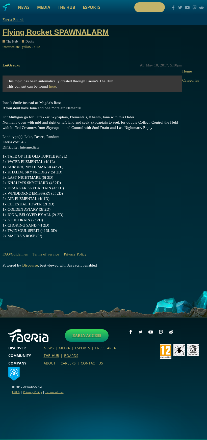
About (50, 363)
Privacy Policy (75, 254)
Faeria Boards (13, 20)
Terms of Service (46, 254)
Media (43, 7)
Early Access (86, 336)
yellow (26, 47)
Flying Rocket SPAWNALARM (56, 32)
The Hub (66, 7)
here (52, 86)
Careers (68, 363)
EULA (16, 392)
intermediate (11, 47)
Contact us (92, 363)
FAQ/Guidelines (15, 254)
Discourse (30, 265)
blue (37, 47)
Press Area (105, 348)
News (24, 7)
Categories (190, 80)
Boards (71, 355)
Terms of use (54, 392)
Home (187, 71)
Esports (91, 7)
